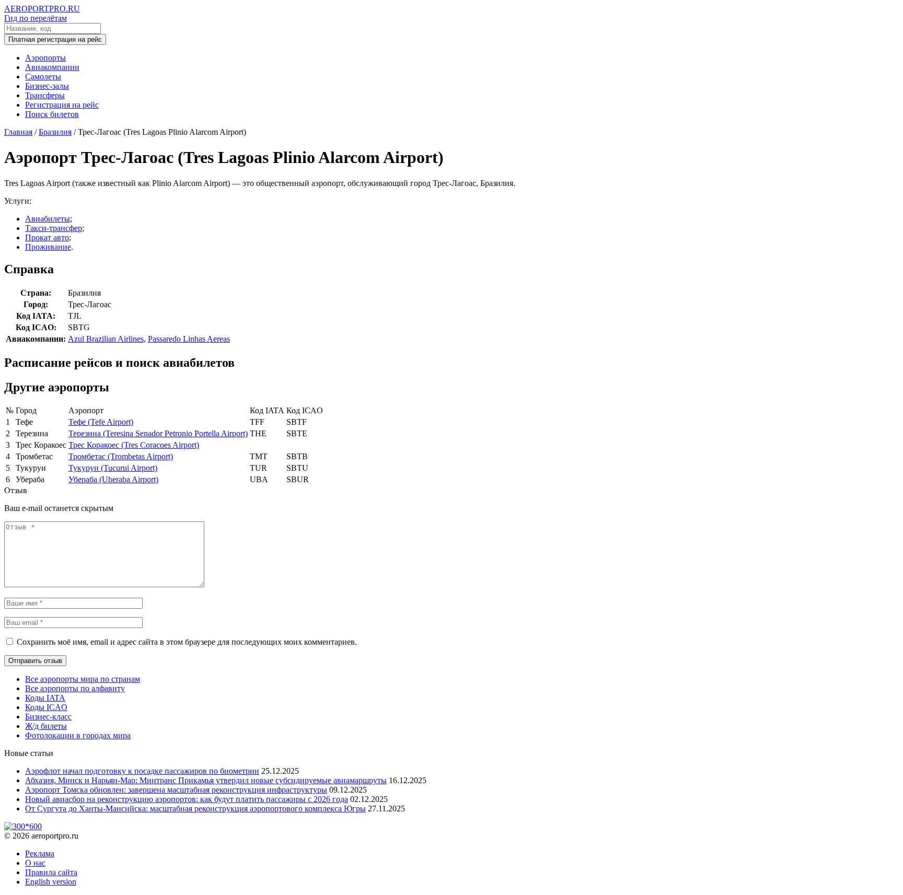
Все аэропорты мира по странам (82, 679)
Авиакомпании (52, 67)
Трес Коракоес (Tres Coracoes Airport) (133, 444)
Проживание (48, 246)
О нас (35, 862)
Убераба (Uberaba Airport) (113, 479)
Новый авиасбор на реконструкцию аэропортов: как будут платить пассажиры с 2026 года (186, 799)
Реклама (39, 853)
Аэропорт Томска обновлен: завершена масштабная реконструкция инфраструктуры (176, 789)
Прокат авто (47, 237)
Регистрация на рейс (62, 104)
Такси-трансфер (53, 228)
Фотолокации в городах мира (78, 735)
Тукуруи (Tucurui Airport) (112, 467)
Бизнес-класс (48, 716)
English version (50, 881)
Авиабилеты (47, 218)
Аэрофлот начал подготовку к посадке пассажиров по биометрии (142, 770)
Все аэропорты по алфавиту (75, 688)
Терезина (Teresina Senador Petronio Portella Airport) (158, 433)
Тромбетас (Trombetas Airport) (120, 456)
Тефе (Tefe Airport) (100, 421)
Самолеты (43, 76)
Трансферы (45, 95)
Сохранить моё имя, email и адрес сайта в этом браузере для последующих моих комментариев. (187, 641)
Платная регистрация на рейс (55, 39)
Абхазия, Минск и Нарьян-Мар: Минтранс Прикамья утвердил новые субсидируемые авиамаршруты (206, 780)
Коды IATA (45, 697)
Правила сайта (51, 872)
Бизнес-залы (47, 86)
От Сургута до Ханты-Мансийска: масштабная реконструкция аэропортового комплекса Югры (195, 808)
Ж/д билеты (46, 726)
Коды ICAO (46, 707)
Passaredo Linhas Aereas (189, 338)
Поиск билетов (52, 114)
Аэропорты (45, 57)
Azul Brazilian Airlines (106, 338)
